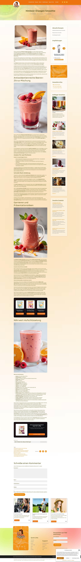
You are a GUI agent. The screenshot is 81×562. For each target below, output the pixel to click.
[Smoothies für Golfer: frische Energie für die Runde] (40, 505)
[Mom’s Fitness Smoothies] (22, 505)
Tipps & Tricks (51, 2)
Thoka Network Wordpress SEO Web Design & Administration (33, 556)
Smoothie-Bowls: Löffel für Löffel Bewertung (58, 211)
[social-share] (40, 451)
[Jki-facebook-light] (17, 547)
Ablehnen (67, 558)
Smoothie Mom (31, 2)
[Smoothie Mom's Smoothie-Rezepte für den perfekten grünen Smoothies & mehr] (21, 534)
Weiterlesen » (54, 137)
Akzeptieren (60, 558)
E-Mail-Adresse (16, 483)
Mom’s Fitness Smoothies (18, 514)
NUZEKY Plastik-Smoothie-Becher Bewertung (58, 229)
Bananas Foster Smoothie (57, 187)
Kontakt (56, 2)
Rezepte (36, 2)
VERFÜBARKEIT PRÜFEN (19, 313)
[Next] (64, 48)
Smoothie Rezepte (48, 13)
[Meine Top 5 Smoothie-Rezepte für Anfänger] (58, 104)
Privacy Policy (69, 560)
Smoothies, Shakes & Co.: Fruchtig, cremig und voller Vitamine (30, 311)
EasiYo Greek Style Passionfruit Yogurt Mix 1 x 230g (37, 425)
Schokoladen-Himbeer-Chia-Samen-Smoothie (57, 169)
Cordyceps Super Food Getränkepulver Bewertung (57, 203)
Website (15, 487)
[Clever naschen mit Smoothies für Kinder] (59, 505)
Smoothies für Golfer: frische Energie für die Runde (40, 514)
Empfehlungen (45, 2)
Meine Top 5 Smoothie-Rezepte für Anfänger (58, 112)
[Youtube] (22, 547)
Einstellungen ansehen (75, 558)
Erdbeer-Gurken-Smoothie (57, 131)
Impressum (72, 560)
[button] (79, 550)
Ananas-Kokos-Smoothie (57, 150)
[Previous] (53, 48)
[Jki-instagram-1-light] (19, 547)
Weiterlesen (16, 520)
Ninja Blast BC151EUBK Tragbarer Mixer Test (58, 220)
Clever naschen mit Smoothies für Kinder (57, 514)
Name (15, 479)
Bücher (40, 2)
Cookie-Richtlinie (64, 560)
